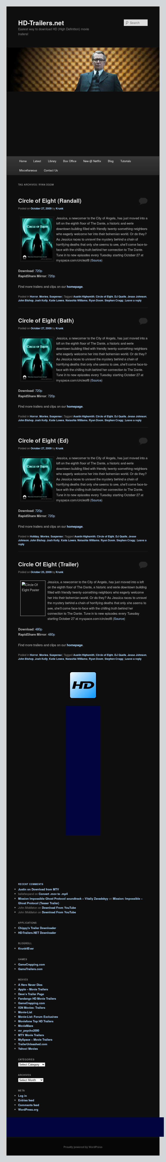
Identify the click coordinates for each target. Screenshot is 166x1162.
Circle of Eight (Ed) (43, 440)
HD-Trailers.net (41, 22)
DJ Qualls (120, 296)
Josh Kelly (41, 300)
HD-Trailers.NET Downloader (37, 933)
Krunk (59, 208)
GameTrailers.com (30, 969)
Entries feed (26, 1100)
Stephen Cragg (114, 300)
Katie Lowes (56, 300)
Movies (43, 296)
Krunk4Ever (26, 948)
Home (23, 161)
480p (38, 629)
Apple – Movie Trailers (33, 989)
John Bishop (26, 300)
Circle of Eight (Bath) (46, 320)
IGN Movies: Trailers (31, 1007)
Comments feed (28, 1105)
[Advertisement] (83, 124)
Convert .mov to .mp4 (53, 894)
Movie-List (25, 1012)
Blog (110, 161)
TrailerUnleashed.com (32, 1044)
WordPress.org (28, 1109)
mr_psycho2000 (28, 1030)
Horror (34, 296)
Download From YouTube (59, 908)
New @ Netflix (92, 161)
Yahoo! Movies (28, 1048)
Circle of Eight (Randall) (49, 200)
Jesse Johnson (137, 296)
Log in (22, 1096)
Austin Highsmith (83, 296)
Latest (37, 161)
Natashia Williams (76, 300)
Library (52, 161)
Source (96, 260)
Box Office (69, 161)
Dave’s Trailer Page (31, 994)
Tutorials (125, 161)
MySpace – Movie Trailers (35, 1039)
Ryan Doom (96, 300)
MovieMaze (25, 1026)
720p (38, 270)
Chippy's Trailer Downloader (37, 928)
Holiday (34, 536)
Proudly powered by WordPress (83, 1147)
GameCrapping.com (31, 964)
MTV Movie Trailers (31, 1035)
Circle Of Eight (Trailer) (48, 564)
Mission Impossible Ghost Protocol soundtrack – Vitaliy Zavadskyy (63, 898)
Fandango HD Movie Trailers (37, 998)
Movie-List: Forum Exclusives (38, 1017)
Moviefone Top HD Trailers (35, 1021)
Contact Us (51, 170)
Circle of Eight (104, 296)
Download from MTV (45, 889)
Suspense (55, 296)
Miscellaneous (28, 170)
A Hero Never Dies (30, 985)
